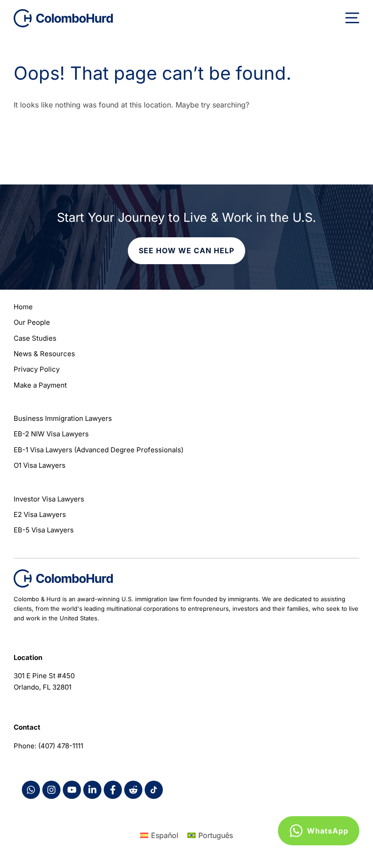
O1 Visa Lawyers (40, 465)
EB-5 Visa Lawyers (44, 530)
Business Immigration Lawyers (63, 418)
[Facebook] (31, 790)
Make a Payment (40, 385)
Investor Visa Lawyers (49, 499)
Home (23, 306)
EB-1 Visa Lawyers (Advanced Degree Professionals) (98, 449)
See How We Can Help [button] (186, 250)
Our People (32, 322)
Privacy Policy (37, 369)
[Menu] (352, 18)
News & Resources (44, 353)
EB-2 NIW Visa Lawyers (51, 434)
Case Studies (35, 338)
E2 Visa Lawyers (40, 514)
